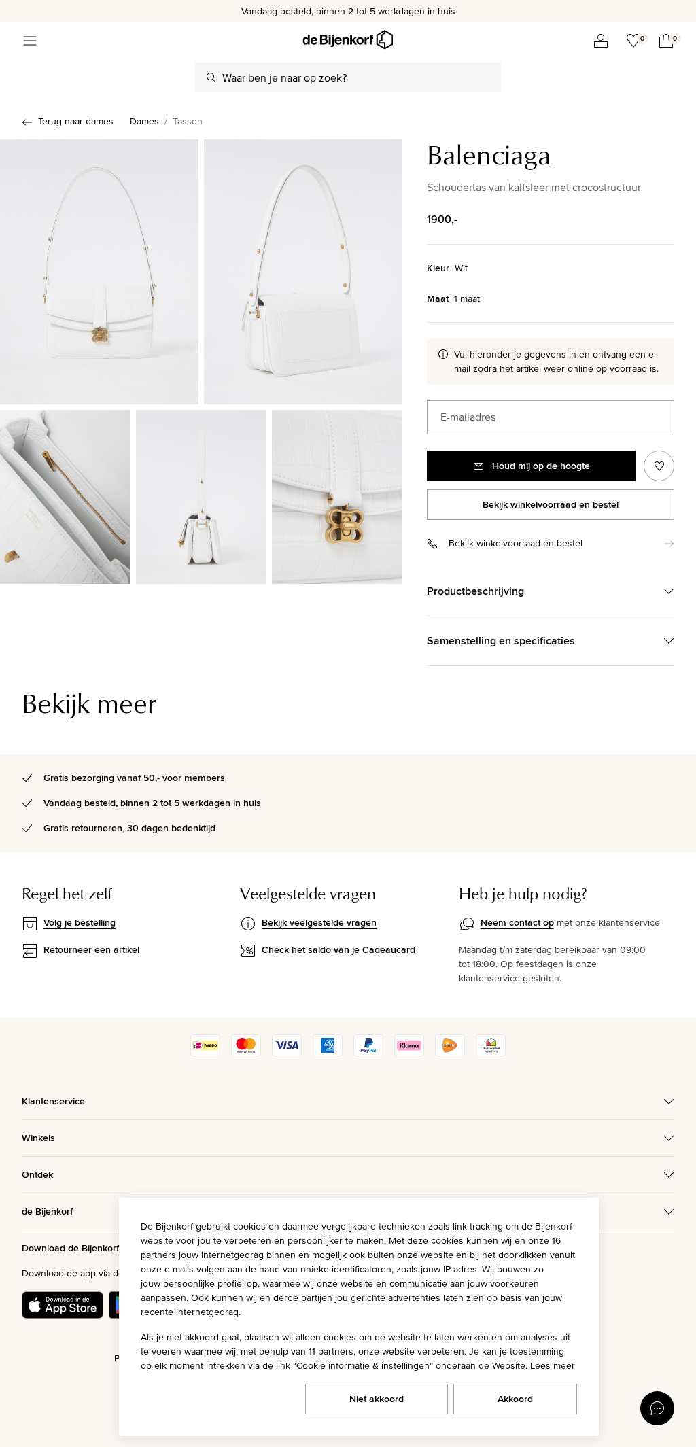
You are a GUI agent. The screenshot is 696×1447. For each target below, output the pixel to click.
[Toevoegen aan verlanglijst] (659, 466)
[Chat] (657, 1408)
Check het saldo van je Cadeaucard (338, 949)
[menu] (30, 41)
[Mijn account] (601, 41)
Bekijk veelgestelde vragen (319, 922)
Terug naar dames (76, 121)
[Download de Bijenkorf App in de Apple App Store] (62, 1305)
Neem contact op (517, 922)
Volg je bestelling (80, 922)
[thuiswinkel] (491, 1052)
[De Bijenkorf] (347, 40)
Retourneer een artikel (91, 949)
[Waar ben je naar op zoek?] (211, 77)
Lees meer (552, 1365)
